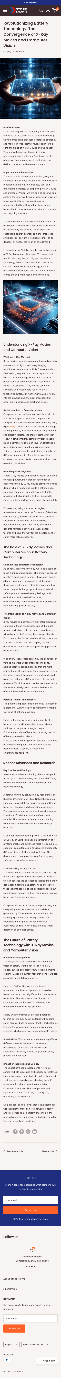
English (8, 1344)
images (14, 426)
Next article (48, 1151)
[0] (55, 10)
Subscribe (30, 1210)
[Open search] (41, 10)
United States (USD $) (33, 1344)
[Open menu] (5, 10)
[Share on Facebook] (15, 1131)
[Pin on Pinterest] (21, 1131)
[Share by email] (34, 1131)
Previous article (15, 1151)
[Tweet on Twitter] (28, 1131)
